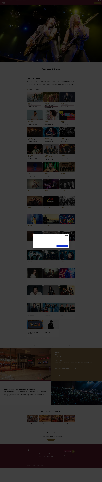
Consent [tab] (39, 238)
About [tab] (63, 238)
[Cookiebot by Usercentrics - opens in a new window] (64, 235)
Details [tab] (51, 238)
